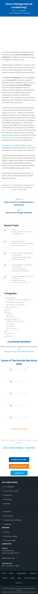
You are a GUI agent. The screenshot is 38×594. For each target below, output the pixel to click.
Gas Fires (9, 314)
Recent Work (8, 333)
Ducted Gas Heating (10, 536)
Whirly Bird (7, 511)
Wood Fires (9, 316)
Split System (8, 499)
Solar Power (8, 336)
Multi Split (7, 503)
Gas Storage (10, 323)
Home (4, 573)
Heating (6, 312)
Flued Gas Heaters (10, 540)
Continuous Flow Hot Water (15, 321)
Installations (8, 524)
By (13, 189)
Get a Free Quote (30, 578)
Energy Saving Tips (10, 307)
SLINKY (11, 592)
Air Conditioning (15, 185)
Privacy (17, 588)
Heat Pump (9, 326)
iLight (6, 331)
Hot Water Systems (10, 319)
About (11, 573)
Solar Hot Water (11, 328)
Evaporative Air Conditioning (15, 302)
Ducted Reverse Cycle (11, 491)
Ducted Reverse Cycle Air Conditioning (18, 300)
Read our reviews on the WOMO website (19, 351)
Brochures (33, 573)
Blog (19, 578)
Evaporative (8, 495)
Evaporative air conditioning (12, 145)
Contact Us (19, 583)
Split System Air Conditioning (22, 187)
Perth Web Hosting (30, 592)
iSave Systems (8, 516)
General (6, 309)
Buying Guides (21, 573)
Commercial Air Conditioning (12, 520)
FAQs (12, 578)
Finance (4, 578)
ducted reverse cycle (11, 137)
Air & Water (11, 588)
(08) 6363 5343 (25, 452)
